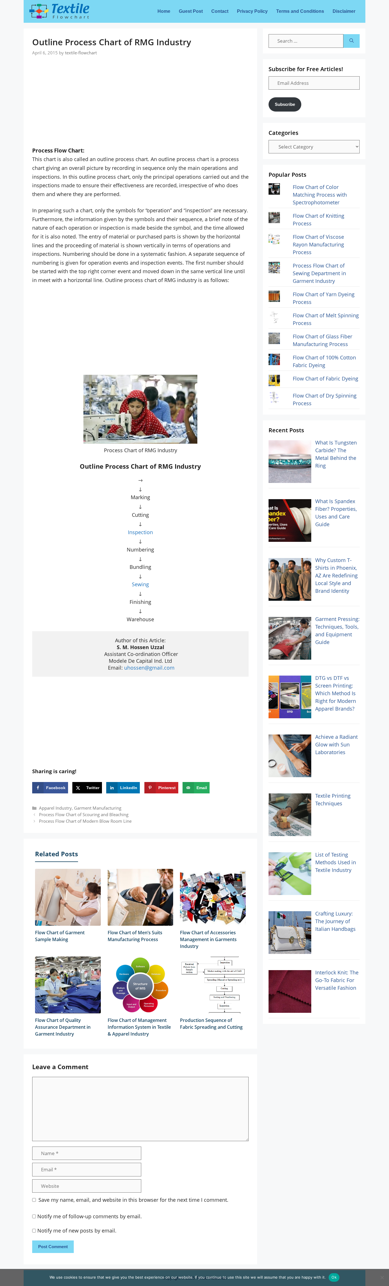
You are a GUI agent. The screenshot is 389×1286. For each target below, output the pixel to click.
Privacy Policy (252, 11)
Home (163, 11)
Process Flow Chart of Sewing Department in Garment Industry (319, 273)
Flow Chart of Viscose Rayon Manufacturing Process (318, 244)
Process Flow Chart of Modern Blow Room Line (85, 821)
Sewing (140, 584)
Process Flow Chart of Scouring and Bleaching (83, 814)
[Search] (351, 41)
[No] (382, 1277)
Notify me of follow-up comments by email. (89, 1216)
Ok (334, 1277)
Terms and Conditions (300, 11)
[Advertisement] (140, 96)
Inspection (140, 532)
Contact (219, 11)
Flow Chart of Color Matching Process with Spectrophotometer (320, 195)
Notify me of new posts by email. (76, 1230)
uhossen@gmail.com (149, 667)
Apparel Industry (55, 808)
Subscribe (285, 104)
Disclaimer (344, 11)
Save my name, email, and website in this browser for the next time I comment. (133, 1199)
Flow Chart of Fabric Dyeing (325, 378)
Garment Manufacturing (97, 808)
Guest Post (191, 11)
